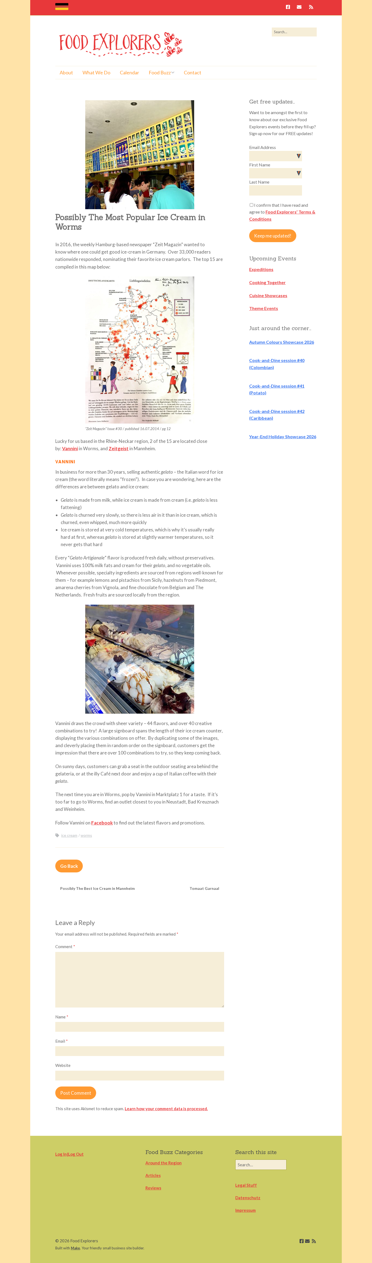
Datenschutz (247, 1197)
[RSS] (311, 7)
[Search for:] (294, 32)
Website (63, 1065)
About (66, 72)
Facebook (102, 823)
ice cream (69, 835)
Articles (153, 1175)
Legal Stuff (246, 1185)
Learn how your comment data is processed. (166, 1108)
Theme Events (263, 308)
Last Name (259, 181)
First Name (259, 164)
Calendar (129, 72)
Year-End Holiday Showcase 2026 (282, 436)
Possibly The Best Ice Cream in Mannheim (97, 888)
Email (61, 1041)
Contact (192, 72)
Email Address (262, 147)
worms (86, 835)
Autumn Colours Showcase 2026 (281, 342)
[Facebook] (289, 7)
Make (75, 1248)
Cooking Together (267, 282)
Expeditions (261, 269)
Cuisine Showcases (268, 295)
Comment (65, 946)
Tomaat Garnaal (204, 888)
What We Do (96, 72)
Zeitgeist (119, 448)
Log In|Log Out (69, 1154)
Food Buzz (160, 72)
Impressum (245, 1210)
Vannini (70, 448)
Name (61, 1016)
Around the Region (163, 1162)
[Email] (299, 7)
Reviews (153, 1187)
